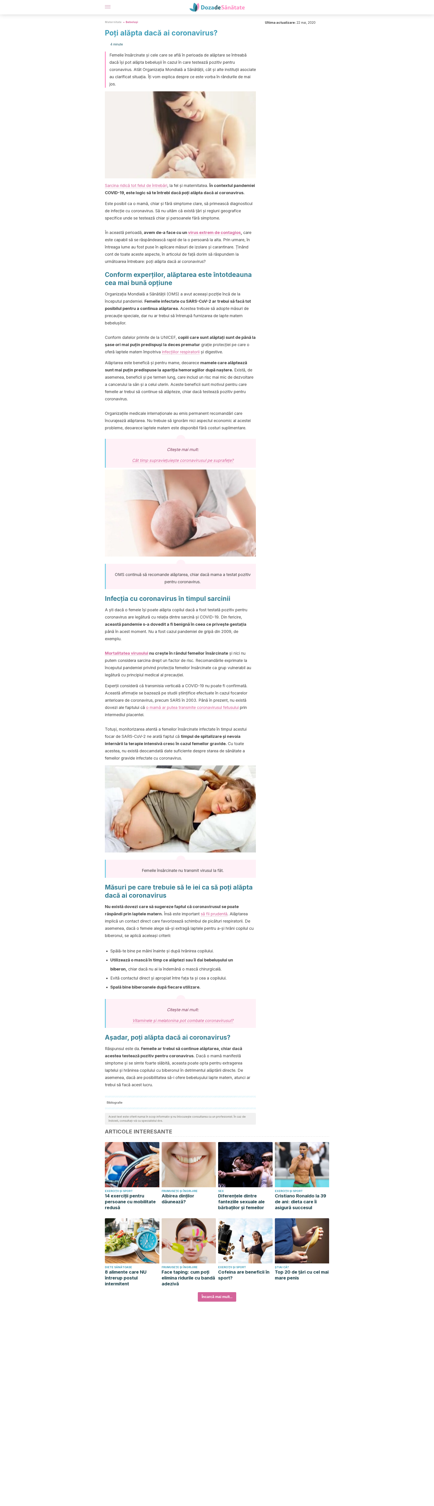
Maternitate (113, 22)
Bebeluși (132, 22)
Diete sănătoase (118, 1267)
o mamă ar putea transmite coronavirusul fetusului (192, 707)
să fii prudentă (214, 913)
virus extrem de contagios (214, 232)
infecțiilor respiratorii (181, 351)
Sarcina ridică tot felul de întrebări (136, 185)
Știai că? (282, 1267)
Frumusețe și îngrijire (180, 1191)
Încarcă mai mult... (217, 1297)
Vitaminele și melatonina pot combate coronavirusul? (182, 1020)
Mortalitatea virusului (126, 653)
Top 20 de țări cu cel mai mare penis (302, 1275)
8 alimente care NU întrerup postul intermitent (125, 1277)
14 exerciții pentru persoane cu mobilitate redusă (130, 1201)
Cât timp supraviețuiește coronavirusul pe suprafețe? (183, 460)
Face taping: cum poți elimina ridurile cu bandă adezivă (188, 1277)
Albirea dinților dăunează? (178, 1198)
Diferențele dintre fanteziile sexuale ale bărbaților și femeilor (241, 1201)
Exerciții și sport (119, 1191)
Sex (221, 1191)
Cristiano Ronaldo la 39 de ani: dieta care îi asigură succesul (300, 1201)
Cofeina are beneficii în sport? (243, 1275)
